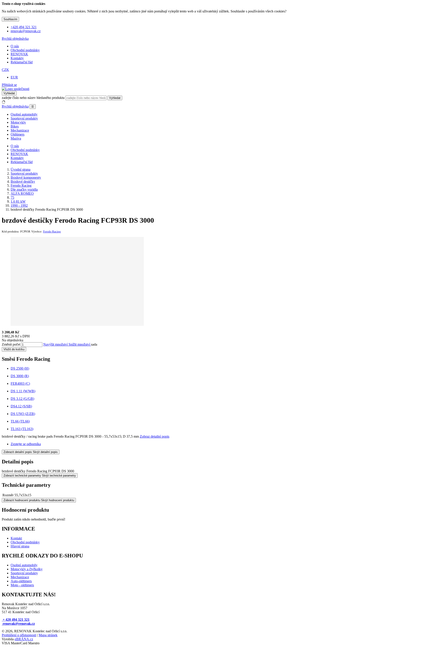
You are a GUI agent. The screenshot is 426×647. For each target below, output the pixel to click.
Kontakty (17, 58)
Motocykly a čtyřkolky (27, 569)
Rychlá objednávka (15, 38)
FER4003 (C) (20, 383)
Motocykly (18, 122)
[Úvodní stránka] (15, 89)
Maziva (16, 138)
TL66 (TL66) (20, 421)
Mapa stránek (48, 635)
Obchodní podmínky (25, 50)
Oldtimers (17, 134)
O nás (15, 46)
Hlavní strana (20, 546)
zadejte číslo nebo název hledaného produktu (33, 98)
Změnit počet (11, 344)
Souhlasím (10, 19)
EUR (14, 77)
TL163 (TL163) (22, 429)
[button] (5, 70)
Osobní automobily (24, 114)
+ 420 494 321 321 (16, 619)
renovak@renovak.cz (18, 623)
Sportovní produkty (24, 118)
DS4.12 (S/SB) (21, 406)
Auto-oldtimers (21, 581)
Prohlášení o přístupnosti (19, 635)
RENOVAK (19, 54)
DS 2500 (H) (20, 368)
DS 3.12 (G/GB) (22, 399)
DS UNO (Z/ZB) (23, 414)
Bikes (15, 126)
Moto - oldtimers (22, 585)
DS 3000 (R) (20, 376)
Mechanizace (20, 130)
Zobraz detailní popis (154, 436)
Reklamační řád (22, 62)
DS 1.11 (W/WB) (23, 391)
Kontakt (16, 538)
